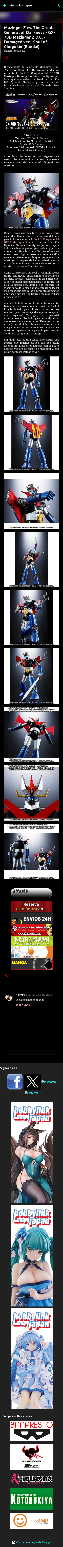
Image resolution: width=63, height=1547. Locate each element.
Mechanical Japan (20, 5)
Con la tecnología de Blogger (33, 1542)
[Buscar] (58, 5)
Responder (22, 1005)
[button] (6, 58)
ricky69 (20, 994)
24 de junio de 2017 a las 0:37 (40, 995)
